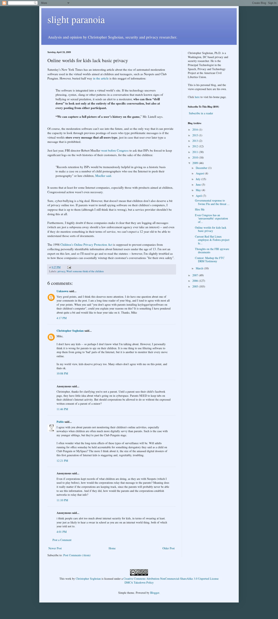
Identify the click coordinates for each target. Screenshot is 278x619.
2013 (195, 141)
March (200, 268)
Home (112, 548)
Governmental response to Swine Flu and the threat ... (212, 202)
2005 (195, 286)
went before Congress (115, 150)
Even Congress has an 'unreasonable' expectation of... (211, 218)
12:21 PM (62, 461)
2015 (195, 135)
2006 (195, 281)
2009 (195, 163)
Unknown (62, 291)
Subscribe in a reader (201, 113)
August (200, 173)
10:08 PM (62, 373)
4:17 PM (62, 318)
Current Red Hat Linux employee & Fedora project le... (212, 240)
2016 (195, 129)
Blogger (154, 593)
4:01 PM (62, 532)
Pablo (60, 422)
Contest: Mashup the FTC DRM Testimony (209, 259)
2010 (195, 157)
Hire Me (200, 209)
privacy (61, 271)
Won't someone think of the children (85, 271)
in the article (101, 78)
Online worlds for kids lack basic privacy (210, 229)
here (197, 97)
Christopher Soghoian (70, 330)
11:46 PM (62, 409)
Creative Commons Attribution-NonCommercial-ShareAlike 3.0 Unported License (171, 578)
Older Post (168, 548)
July (198, 179)
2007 (195, 275)
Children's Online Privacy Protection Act (86, 244)
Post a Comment (62, 540)
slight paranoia (76, 19)
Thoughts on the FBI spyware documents (212, 250)
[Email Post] (69, 267)
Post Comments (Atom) (77, 555)
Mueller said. (103, 176)
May (199, 190)
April (199, 196)
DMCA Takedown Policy (139, 582)
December (202, 168)
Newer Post (55, 548)
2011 (195, 152)
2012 (195, 146)
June (199, 184)
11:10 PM (62, 500)
